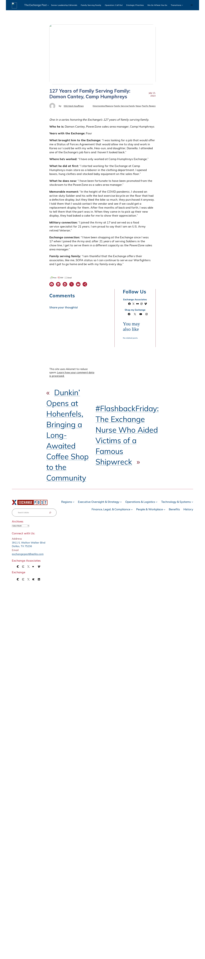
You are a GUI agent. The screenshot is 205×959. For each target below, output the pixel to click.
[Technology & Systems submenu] (192, 502)
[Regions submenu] (73, 502)
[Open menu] (191, 5)
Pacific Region (149, 106)
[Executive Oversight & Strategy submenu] (121, 502)
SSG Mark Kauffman (74, 106)
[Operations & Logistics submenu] (156, 502)
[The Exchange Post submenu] (48, 5)
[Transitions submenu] (182, 5)
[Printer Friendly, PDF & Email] (60, 277)
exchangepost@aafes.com (28, 554)
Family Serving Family (124, 106)
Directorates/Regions (103, 106)
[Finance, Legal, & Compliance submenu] (132, 509)
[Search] (50, 512)
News (138, 106)
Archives (17, 521)
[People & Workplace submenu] (164, 509)
